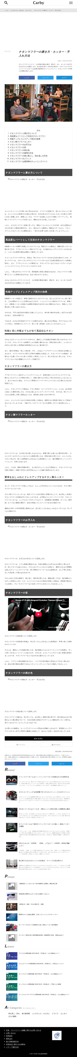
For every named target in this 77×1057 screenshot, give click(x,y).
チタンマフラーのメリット (20, 158)
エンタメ (64, 1013)
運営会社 (9, 1039)
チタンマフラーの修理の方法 (21, 153)
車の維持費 (26, 1013)
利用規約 (9, 1036)
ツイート (45, 78)
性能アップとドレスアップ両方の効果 (25, 139)
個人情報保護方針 (12, 1041)
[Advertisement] (38, 31)
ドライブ (55, 1013)
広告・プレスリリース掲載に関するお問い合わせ (23, 1030)
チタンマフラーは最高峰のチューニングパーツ (29, 161)
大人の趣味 (12, 1016)
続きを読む (38, 738)
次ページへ (56, 744)
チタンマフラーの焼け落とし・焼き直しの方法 (29, 155)
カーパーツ (8, 51)
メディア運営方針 (12, 1047)
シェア (26, 78)
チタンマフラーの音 (18, 147)
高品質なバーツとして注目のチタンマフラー (28, 136)
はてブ (64, 78)
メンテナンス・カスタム (41, 1013)
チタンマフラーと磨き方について (23, 133)
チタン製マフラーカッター (20, 141)
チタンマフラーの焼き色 (20, 150)
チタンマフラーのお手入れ (20, 144)
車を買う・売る (14, 1013)
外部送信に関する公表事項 (15, 1044)
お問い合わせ (11, 1033)
